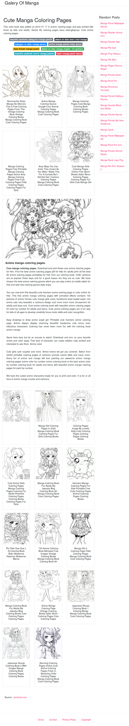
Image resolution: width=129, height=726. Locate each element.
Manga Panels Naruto (111, 114)
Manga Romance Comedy (109, 88)
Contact (53, 719)
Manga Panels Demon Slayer (112, 152)
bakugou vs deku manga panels (30, 44)
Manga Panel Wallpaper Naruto (112, 25)
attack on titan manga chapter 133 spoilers (62, 48)
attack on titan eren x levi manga (71, 39)
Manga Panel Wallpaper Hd (112, 137)
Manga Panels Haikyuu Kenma (112, 97)
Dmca (41, 719)
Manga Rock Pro (109, 80)
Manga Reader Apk (110, 41)
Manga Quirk (107, 129)
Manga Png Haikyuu (111, 53)
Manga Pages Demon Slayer (111, 67)
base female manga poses (26, 48)
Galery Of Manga (22, 3)
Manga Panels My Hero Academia (112, 122)
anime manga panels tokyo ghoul (65, 44)
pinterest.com (20, 697)
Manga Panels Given (111, 74)
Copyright (86, 719)
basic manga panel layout (69, 53)
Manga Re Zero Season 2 (112, 167)
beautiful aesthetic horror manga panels (34, 53)
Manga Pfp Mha (108, 59)
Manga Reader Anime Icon (111, 34)
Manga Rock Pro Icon (111, 144)
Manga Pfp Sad (108, 47)
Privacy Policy (69, 719)
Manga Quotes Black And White (111, 107)
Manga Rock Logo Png (112, 160)
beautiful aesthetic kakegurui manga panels (31, 39)
